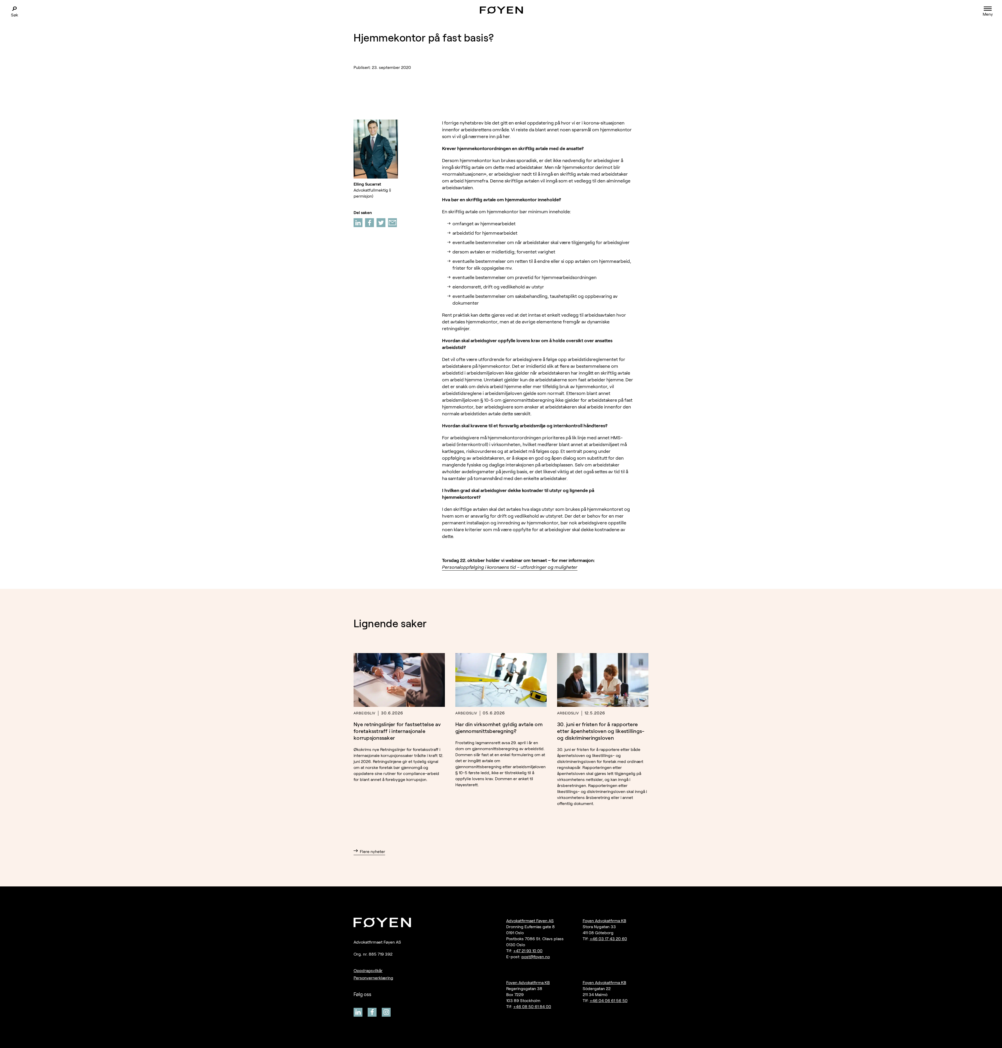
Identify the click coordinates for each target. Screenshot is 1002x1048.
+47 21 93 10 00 (527, 951)
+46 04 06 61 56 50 (609, 1000)
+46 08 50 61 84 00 (532, 1006)
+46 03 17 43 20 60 (608, 939)
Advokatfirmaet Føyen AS (530, 921)
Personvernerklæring (373, 978)
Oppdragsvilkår (368, 970)
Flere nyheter (372, 851)
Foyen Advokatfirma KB (604, 921)
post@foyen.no (535, 957)
